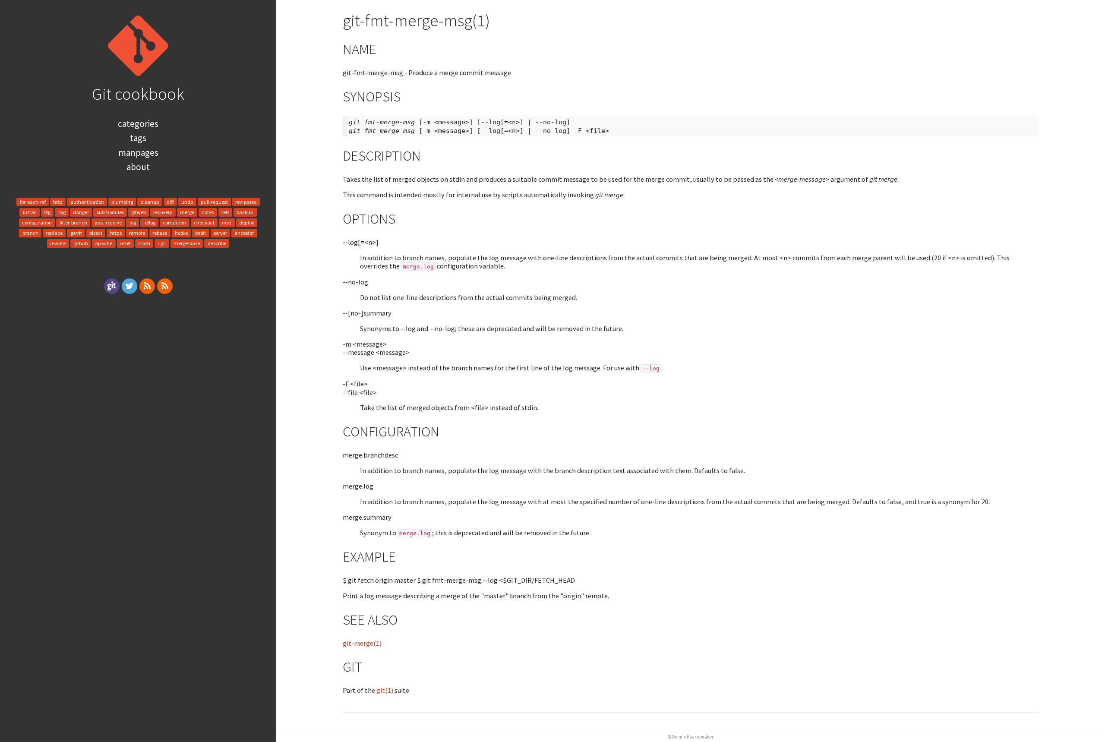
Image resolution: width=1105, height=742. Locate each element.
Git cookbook (138, 93)
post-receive (108, 222)
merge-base (187, 243)
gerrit (76, 233)
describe (217, 243)
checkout (204, 222)
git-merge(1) (362, 643)
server (220, 233)
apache (103, 243)
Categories (138, 123)
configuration (37, 222)
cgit (162, 243)
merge (187, 212)
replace (54, 233)
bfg (47, 212)
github (80, 243)
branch (30, 233)
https (116, 233)
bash (200, 233)
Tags (138, 138)
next (226, 222)
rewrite (58, 243)
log (132, 222)
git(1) (384, 690)
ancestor (244, 233)
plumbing (122, 202)
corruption (174, 222)
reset (125, 243)
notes (208, 212)
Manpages (138, 152)
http (58, 202)
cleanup (150, 202)
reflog (149, 222)
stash (144, 243)
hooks (181, 233)
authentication (87, 202)
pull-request (214, 202)
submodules (110, 212)
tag (62, 212)
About (138, 167)
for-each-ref (33, 202)
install (30, 212)
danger (81, 212)
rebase (159, 233)
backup (245, 212)
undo (187, 202)
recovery (162, 212)
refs (225, 212)
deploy (246, 222)
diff (170, 202)
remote (137, 233)
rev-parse (245, 202)
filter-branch (73, 222)
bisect (95, 233)
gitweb (138, 212)
